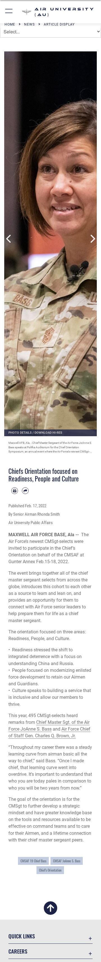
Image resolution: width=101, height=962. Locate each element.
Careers (17, 951)
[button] (9, 12)
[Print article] (14, 490)
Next (92, 238)
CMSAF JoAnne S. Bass (66, 860)
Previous (8, 238)
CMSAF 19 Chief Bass (33, 860)
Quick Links (21, 936)
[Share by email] (25, 490)
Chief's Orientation (50, 870)
